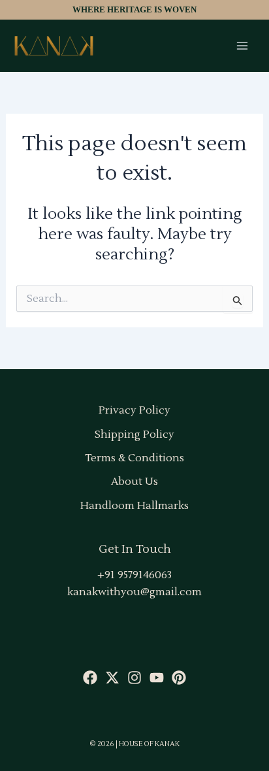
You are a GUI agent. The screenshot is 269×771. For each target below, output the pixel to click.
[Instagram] (134, 677)
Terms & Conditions (134, 458)
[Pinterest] (179, 677)
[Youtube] (157, 677)
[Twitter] (112, 677)
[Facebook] (90, 677)
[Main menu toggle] (242, 45)
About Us (134, 481)
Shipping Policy (134, 434)
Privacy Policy (134, 410)
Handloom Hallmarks (134, 505)
